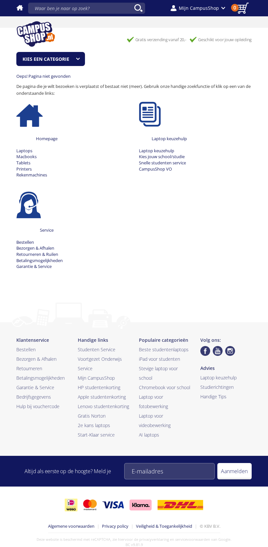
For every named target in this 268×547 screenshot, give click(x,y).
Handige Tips (213, 396)
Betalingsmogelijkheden (39, 260)
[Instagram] (230, 351)
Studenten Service (96, 349)
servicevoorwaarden (192, 539)
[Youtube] (218, 351)
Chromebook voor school (164, 387)
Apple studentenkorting (102, 397)
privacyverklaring (154, 539)
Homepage (47, 138)
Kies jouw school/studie (162, 156)
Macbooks (26, 156)
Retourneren (29, 368)
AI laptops (149, 435)
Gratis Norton (92, 416)
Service (47, 230)
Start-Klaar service (96, 435)
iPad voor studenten (159, 359)
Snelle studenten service (162, 163)
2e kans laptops (94, 425)
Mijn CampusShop (96, 378)
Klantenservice (32, 340)
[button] (198, 8)
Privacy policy (115, 526)
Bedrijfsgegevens (33, 397)
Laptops (24, 151)
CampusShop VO (155, 169)
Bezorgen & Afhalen (35, 248)
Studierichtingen (217, 387)
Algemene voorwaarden (71, 526)
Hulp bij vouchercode (37, 406)
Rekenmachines (31, 175)
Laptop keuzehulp (169, 138)
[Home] (29, 113)
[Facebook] (205, 351)
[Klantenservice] (28, 204)
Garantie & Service (34, 266)
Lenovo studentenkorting (103, 406)
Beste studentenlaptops (164, 349)
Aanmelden (234, 471)
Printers (24, 169)
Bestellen (25, 242)
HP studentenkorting (99, 387)
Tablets (23, 163)
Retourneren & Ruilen (37, 254)
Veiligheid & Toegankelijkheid (164, 526)
